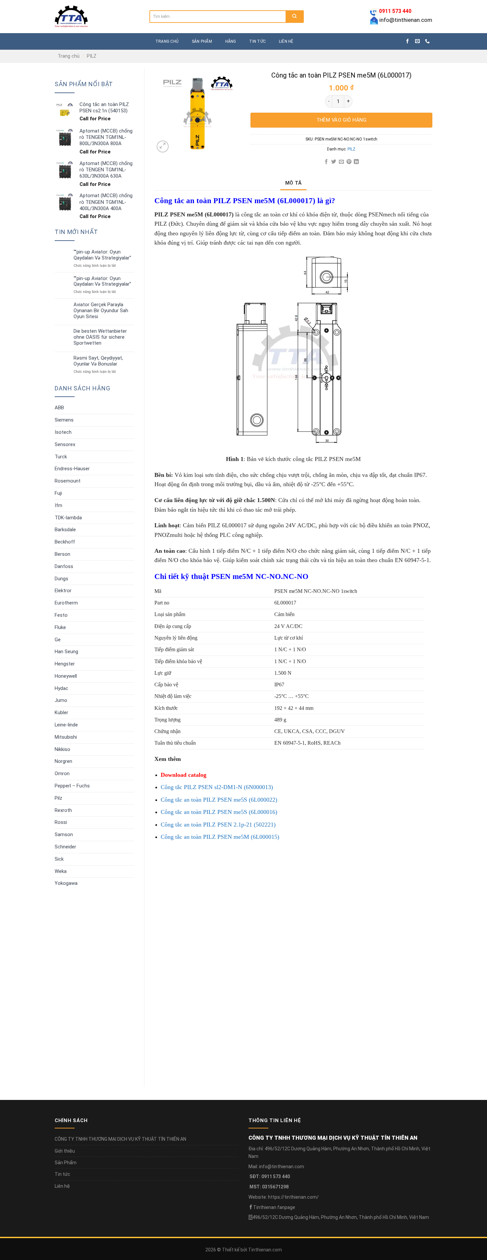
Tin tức (257, 41)
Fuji (58, 493)
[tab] (293, 183)
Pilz (58, 798)
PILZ (91, 56)
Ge (58, 640)
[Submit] (294, 16)
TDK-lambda (68, 518)
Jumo (61, 700)
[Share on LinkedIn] (356, 162)
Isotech (63, 432)
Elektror (63, 591)
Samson (64, 834)
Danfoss (64, 566)
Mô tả (293, 183)
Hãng (230, 41)
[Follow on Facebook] (407, 41)
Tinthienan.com (265, 1249)
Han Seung (66, 652)
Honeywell (66, 676)
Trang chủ (69, 56)
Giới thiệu (65, 1151)
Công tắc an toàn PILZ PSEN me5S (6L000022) (219, 799)
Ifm (58, 505)
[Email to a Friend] (341, 162)
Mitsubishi (66, 737)
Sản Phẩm (66, 1162)
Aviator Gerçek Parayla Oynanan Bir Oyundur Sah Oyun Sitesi (101, 310)
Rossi (61, 822)
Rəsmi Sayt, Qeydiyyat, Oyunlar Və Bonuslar (98, 361)
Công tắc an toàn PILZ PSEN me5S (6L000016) (219, 812)
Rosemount (68, 481)
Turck (61, 457)
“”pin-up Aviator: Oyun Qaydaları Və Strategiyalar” (102, 255)
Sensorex (65, 444)
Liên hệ (286, 41)
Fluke (60, 627)
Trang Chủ (167, 41)
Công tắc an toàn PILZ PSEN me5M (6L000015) (220, 836)
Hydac (61, 688)
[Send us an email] (417, 41)
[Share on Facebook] (326, 162)
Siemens (64, 420)
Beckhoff (65, 542)
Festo (61, 615)
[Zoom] (163, 146)
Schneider (65, 847)
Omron (62, 773)
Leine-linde (66, 725)
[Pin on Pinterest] (348, 162)
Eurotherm (66, 603)
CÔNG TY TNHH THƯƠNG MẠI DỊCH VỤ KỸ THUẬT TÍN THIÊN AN (120, 1139)
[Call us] (427, 41)
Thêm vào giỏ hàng (341, 120)
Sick (59, 859)
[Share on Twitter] (333, 162)
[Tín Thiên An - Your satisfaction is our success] (97, 16)
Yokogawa (66, 883)
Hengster (65, 664)
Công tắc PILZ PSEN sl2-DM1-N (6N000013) (217, 787)
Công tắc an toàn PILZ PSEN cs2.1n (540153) (210, 1051)
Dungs (61, 579)
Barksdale (65, 530)
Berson (62, 554)
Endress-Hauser (72, 469)
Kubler (61, 713)
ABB (59, 408)
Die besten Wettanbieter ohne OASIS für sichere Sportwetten (100, 337)
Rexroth (63, 810)
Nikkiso (62, 749)
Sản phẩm (202, 41)
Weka (61, 871)
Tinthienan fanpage (274, 1207)
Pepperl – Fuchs (72, 786)
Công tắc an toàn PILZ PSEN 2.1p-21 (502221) (218, 824)
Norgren (63, 761)
